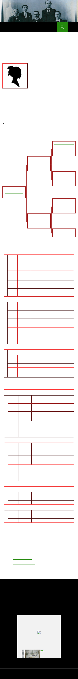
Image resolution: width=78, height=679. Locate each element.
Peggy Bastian (20, 507)
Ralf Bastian (19, 489)
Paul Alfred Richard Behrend (40, 330)
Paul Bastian (29, 423)
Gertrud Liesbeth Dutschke (40, 432)
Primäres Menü (73, 27)
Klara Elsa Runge (32, 338)
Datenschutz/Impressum (16, 673)
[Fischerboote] (48, 654)
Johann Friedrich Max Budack (42, 283)
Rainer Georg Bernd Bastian (45, 392)
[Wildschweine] (32, 654)
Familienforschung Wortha (27, 27)
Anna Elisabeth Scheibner (39, 291)
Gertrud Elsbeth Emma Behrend (47, 299)
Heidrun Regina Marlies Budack (32, 352)
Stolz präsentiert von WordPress (53, 673)
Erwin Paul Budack (38, 252)
